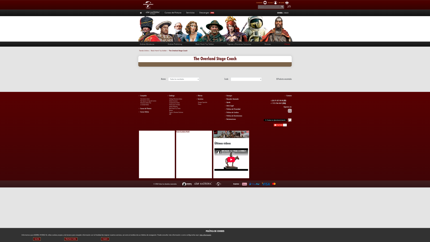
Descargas (204, 13)
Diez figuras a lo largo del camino (148, 101)
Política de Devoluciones (234, 116)
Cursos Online (144, 112)
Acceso (270, 3)
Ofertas (287, 44)
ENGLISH (286, 13)
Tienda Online (144, 51)
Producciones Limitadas (174, 105)
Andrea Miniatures (147, 44)
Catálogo (172, 96)
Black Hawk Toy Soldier (205, 44)
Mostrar (164, 79)
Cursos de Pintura (173, 13)
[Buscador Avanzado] (289, 6)
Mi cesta (281, 3)
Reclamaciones (231, 119)
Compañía (143, 96)
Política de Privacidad (233, 109)
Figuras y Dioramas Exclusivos (239, 44)
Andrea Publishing (175, 44)
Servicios (190, 13)
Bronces (268, 44)
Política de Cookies (233, 112)
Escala (226, 79)
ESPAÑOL (280, 13)
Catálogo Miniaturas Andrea (175, 99)
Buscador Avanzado (233, 99)
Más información (205, 235)
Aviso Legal (230, 106)
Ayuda (228, 102)
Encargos (229, 96)
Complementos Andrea (174, 103)
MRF (170, 114)
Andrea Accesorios (173, 101)
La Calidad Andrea (144, 105)
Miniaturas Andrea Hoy (145, 103)
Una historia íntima (144, 99)
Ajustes (36, 239)
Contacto (259, 3)
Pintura (199, 104)
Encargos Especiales (202, 102)
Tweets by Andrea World (182, 132)
